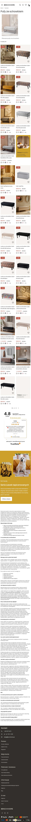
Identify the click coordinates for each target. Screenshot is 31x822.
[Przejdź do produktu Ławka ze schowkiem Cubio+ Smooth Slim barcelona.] (8, 355)
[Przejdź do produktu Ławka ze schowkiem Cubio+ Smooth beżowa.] (23, 205)
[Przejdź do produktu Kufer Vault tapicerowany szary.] (8, 174)
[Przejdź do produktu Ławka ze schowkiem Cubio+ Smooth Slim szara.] (8, 114)
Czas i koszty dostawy (5, 772)
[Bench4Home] (8, 813)
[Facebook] (2, 813)
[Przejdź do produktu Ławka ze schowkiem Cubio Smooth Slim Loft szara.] (23, 355)
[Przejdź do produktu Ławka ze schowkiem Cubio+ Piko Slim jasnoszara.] (23, 114)
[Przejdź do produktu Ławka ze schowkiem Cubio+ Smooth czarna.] (23, 265)
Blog (2, 790)
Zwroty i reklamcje (5, 744)
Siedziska (7, 8)
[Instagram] (5, 813)
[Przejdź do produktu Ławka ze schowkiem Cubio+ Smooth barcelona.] (23, 54)
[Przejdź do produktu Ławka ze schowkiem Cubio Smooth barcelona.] (23, 84)
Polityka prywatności (5, 782)
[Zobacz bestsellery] (23, 146)
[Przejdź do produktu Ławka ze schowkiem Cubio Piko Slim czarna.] (23, 235)
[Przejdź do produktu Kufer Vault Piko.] (23, 174)
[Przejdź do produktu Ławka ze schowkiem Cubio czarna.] (8, 205)
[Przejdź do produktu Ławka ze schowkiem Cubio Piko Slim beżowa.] (23, 325)
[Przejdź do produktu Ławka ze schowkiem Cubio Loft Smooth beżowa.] (23, 295)
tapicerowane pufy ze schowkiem (9, 597)
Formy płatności (4, 769)
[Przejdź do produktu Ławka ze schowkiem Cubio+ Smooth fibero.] (8, 265)
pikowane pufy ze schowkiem (13, 592)
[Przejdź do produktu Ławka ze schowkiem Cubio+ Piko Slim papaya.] (8, 84)
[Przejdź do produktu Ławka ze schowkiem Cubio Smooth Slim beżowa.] (8, 235)
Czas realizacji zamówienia (6, 775)
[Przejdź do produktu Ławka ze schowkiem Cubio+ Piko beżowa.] (8, 54)
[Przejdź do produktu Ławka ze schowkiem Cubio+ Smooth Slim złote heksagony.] (8, 295)
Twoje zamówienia (5, 757)
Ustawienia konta (4, 759)
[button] (10, 417)
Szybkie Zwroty (4, 746)
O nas (2, 803)
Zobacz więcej (6, 499)
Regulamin (3, 749)
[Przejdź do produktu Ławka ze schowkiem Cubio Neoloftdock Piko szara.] (8, 144)
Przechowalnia (4, 762)
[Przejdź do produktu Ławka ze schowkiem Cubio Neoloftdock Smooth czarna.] (8, 325)
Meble (2, 8)
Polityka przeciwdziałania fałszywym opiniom (10, 785)
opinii (19, 414)
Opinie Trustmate (4, 801)
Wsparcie (3, 788)
